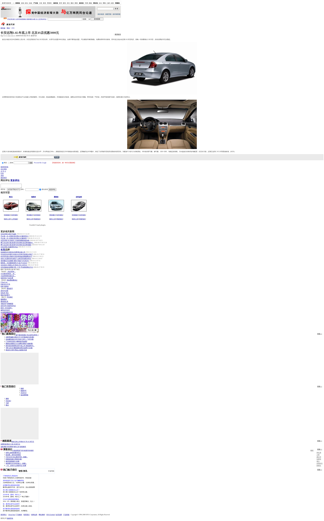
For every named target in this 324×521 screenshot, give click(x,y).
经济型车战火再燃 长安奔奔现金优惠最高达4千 (16, 256)
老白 (318, 461)
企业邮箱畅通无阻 (7, 312)
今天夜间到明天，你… (8, 274)
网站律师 (42, 515)
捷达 (7, 405)
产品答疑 (66, 515)
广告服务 (19, 515)
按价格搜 (101, 14)
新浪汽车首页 (6, 3)
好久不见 (7, 284)
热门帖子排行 (10, 469)
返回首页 (4, 178)
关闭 (2, 175)
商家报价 (37, 219)
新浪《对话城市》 (7, 308)
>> (14, 3)
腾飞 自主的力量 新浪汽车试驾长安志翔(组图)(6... (17, 243)
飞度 (7, 403)
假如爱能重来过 (12, 280)
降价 (72, 3)
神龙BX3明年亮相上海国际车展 (16, 350)
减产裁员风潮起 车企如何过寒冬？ (27, 335)
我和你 (6, 286)
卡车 (40, 3)
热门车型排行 (9, 386)
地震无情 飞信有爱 (7, 278)
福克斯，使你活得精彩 (13, 455)
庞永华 (319, 457)
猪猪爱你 (4, 299)
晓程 (311, 450)
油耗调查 (4, 447)
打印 (2, 173)
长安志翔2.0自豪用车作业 (9, 247)
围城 (2, 295)
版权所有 (10, 518)
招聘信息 (34, 515)
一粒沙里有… (11, 271)
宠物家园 (10, 304)
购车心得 (7, 219)
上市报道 (14, 219)
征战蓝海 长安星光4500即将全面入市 (13, 252)
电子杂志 (17, 269)
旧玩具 (3, 293)
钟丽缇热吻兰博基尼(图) (14, 459)
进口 (68, 3)
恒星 (2, 286)
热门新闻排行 (9, 334)
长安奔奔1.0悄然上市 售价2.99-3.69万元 (14, 265)
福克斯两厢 (24, 395)
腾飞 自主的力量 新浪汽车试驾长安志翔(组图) (16, 245)
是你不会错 (4, 291)
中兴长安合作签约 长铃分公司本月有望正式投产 (17, 254)
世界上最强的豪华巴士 (13, 453)
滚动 (22, 3)
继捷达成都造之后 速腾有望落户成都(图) (19, 343)
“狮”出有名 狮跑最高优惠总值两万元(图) (19, 348)
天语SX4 (23, 393)
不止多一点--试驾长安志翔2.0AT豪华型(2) (14, 236)
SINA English (50, 515)
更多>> (319, 334)
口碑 (108, 3)
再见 (7, 293)
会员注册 (59, 515)
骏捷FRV (24, 391)
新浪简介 (4, 515)
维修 (90, 3)
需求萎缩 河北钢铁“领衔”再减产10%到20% (15, 261)
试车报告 (14, 215)
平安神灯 (10, 297)
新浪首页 (118, 34)
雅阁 (7, 399)
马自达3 (8, 401)
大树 (318, 455)
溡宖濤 (319, 453)
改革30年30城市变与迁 (8, 306)
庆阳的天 (320, 463)
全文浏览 (4, 169)
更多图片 (7, 215)
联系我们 (27, 515)
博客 (104, 3)
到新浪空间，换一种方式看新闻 (63, 163)
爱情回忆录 (4, 301)
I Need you (4, 282)
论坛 (100, 3)
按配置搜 (108, 14)
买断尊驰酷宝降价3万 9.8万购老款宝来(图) (20, 337)
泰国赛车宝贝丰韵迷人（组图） (16, 463)
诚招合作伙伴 (5, 310)
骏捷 (22, 388)
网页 (5, 163)
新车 (64, 3)
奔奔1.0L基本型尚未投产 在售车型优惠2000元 (16, 258)
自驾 (112, 3)
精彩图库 (7, 441)
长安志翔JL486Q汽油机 (8, 234)
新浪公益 (10, 269)
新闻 (11, 163)
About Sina (11, 515)
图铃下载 (4, 269)
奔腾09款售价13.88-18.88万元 (10, 444)
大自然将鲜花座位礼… (8, 276)
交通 (86, 3)
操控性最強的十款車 (12, 461)
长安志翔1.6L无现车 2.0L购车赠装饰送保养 (15, 240)
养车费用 (10, 447)
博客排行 (7, 449)
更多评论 (14, 180)
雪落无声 (4, 304)
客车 (44, 3)
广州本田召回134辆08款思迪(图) (16, 341)
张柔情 (319, 459)
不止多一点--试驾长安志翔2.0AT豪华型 (14, 238)
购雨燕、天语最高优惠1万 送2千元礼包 (14, 263)
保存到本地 (4, 167)
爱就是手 (10, 288)
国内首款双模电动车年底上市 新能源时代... (20, 346)
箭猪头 (319, 465)
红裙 (2, 284)
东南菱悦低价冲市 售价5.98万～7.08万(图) (20, 339)
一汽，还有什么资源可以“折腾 (16, 465)
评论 (26, 3)
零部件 (49, 3)
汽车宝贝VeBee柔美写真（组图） (17, 457)
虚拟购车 (23, 447)
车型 (60, 3)
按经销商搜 (116, 14)
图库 (76, 3)
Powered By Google (40, 163)
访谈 (30, 3)
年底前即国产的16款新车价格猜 (23, 450)
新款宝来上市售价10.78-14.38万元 (23, 441)
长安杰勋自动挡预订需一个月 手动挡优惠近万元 (17, 267)
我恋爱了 (7, 295)
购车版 (3, 28)
